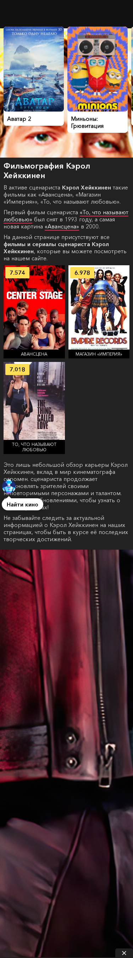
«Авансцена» (62, 226)
